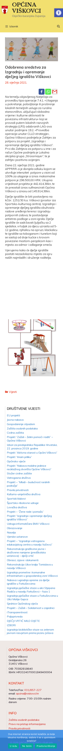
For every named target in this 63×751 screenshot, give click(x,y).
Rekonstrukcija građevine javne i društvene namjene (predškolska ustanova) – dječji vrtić (26, 552)
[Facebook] (42, 92)
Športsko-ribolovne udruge (23, 503)
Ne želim (27, 746)
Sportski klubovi (16, 498)
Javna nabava (15, 419)
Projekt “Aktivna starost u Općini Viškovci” (32, 452)
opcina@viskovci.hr (27, 693)
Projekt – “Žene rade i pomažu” (25, 511)
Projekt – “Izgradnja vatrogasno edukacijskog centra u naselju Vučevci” (29, 542)
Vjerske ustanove (17, 536)
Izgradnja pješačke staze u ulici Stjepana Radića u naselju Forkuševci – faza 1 (31, 589)
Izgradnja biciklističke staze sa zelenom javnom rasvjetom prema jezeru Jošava (30, 631)
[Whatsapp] (48, 92)
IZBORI (11, 625)
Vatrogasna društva (19, 477)
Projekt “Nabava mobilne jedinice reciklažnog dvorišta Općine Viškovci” (29, 467)
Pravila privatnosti (18, 490)
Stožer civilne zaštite (19, 473)
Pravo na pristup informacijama (27, 724)
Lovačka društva (17, 507)
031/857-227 (32, 690)
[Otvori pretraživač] (58, 26)
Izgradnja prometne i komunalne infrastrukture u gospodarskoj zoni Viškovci (32, 574)
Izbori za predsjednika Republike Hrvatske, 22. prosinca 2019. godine (32, 446)
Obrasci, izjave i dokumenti (22, 560)
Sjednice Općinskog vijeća (22, 603)
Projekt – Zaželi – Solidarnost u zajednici (30, 608)
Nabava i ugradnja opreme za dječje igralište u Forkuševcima (28, 581)
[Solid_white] (31, 287)
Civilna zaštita (15, 432)
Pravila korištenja (46, 746)
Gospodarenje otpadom (21, 424)
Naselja (11, 532)
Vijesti (13, 392)
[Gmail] (55, 92)
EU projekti (13, 415)
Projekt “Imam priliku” (19, 457)
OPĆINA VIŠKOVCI (26, 8)
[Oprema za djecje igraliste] (31, 347)
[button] (58, 12)
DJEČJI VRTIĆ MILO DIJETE (23, 621)
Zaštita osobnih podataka (22, 428)
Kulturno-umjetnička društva (23, 494)
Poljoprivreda (15, 616)
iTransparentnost (17, 612)
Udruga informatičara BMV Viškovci (28, 523)
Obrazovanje (14, 528)
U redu (13, 746)
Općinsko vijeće (16, 461)
